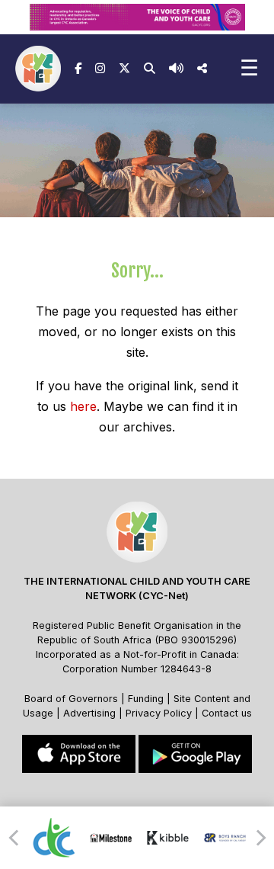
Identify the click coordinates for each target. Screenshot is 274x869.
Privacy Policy (159, 713)
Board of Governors (71, 698)
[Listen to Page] (176, 68)
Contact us (227, 713)
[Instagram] (100, 68)
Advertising (91, 713)
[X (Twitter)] (124, 68)
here (83, 406)
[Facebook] (78, 68)
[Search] (150, 68)
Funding (146, 698)
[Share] (202, 68)
